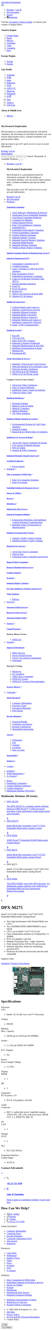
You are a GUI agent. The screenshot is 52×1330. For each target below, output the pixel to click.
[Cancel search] (22, 159)
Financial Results (19, 721)
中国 (9, 77)
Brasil (9, 38)
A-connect (11, 1270)
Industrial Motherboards (22, 242)
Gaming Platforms (15, 788)
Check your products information (26, 658)
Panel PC (16, 286)
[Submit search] (19, 159)
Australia (11, 75)
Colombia (11, 48)
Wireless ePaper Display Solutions (27, 247)
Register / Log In (14, 164)
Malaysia (11, 91)
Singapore (11, 93)
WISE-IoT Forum (20, 679)
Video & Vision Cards (22, 392)
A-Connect (11, 776)
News (9, 1263)
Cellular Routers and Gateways (26, 307)
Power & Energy (19, 289)
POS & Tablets (18, 448)
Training (16, 745)
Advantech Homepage (11, 2)
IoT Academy (18, 674)
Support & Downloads (15, 648)
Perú (9, 50)
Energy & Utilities (14, 493)
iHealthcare (11, 504)
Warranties (16, 660)
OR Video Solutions (21, 413)
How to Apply (18, 750)
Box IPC (16, 336)
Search (10, 15)
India (9, 80)
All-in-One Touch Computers (25, 552)
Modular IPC (18, 351)
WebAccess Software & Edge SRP (27, 294)
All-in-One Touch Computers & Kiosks (29, 443)
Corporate (11, 692)
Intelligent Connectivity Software (26, 322)
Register (10, 10)
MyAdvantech (13, 12)
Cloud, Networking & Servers (18, 359)
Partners (10, 623)
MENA (10, 116)
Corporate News (14, 1233)
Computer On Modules (22, 220)
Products (10, 202)
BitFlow (15, 599)
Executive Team (19, 706)
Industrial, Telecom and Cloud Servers (29, 364)
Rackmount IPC (19, 353)
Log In (18, 10)
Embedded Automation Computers (27, 276)
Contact (10, 766)
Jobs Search (12, 1241)
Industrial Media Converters (24, 315)
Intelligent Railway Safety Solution (27, 541)
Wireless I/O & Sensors (22, 296)
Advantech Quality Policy (17, 618)
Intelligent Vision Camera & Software (28, 390)
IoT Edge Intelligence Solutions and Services (24, 589)
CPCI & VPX (18, 338)
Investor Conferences (21, 727)
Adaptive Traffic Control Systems (27, 538)
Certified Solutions (20, 266)
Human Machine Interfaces (24, 284)
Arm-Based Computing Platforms (27, 217)
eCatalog (10, 1265)
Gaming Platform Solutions (24, 235)
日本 (9, 85)
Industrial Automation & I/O (18, 258)
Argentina (11, 43)
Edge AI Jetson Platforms (23, 387)
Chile (9, 45)
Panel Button (6, 153)
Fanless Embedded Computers (25, 232)
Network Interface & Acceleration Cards (30, 366)
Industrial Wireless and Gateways (26, 320)
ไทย (9, 99)
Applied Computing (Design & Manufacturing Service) (28, 253)
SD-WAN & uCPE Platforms (25, 371)
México (10, 40)
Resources (16, 671)
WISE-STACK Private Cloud (25, 374)
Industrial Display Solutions (17, 583)
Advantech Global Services (17, 607)
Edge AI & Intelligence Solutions (26, 225)
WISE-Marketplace (15, 773)
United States (12, 35)
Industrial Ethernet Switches (24, 312)
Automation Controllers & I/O (25, 264)
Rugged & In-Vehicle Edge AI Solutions (30, 432)
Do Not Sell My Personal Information (23, 1317)
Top (5, 1324)
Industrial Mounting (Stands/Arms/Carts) (23, 456)
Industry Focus (13, 1258)
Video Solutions (13, 594)
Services (10, 602)
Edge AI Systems (19, 482)
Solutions (11, 469)
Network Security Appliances (25, 369)
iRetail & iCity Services (16, 546)
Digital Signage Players (22, 222)
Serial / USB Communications (25, 325)
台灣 (9, 96)
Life (14, 742)
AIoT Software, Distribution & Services (29, 212)
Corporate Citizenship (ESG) (19, 1238)
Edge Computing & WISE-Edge (19, 474)
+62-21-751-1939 (16, 1221)
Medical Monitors (20, 411)
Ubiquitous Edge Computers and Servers (30, 557)
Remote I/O (17, 291)
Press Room (17, 711)
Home (9, 781)
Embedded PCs (19, 227)
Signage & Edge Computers (24, 450)
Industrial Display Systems (23, 237)
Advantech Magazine (21, 708)
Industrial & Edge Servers (17, 509)
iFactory (10, 498)
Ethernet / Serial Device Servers (26, 310)
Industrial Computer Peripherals (26, 343)
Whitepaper (12, 1255)
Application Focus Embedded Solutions (29, 215)
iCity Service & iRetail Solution (26, 445)
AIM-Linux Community (22, 676)
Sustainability (12, 755)
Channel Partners (14, 629)
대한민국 (11, 88)
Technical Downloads (19, 963)
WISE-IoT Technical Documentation (28, 681)
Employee (11, 761)
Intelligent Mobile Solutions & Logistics (22, 419)
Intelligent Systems (14, 330)
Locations (16, 747)
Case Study (12, 1253)
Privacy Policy (13, 1314)
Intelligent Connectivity (16, 302)
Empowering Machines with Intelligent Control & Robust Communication (29, 521)
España (10, 64)
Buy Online (14, 1214)
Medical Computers (20, 408)
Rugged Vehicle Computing (17, 562)
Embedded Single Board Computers (28, 230)
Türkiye (10, 102)
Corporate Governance (22, 724)
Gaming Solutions (14, 573)
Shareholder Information (23, 729)
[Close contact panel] (2, 1173)
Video (9, 1260)
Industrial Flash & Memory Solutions (28, 240)
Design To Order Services (17, 613)
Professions (17, 740)
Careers (10, 735)
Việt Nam (11, 105)
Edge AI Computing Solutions (25, 480)
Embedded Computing (15, 207)
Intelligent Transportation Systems (27, 348)
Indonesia (13, 17)
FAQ (9, 1268)
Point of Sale (17, 554)
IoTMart (10, 771)
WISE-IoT (16, 639)
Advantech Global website (20, 22)
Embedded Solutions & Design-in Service (23, 488)
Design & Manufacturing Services (20, 567)
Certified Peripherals (15, 461)
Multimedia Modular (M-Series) (21, 791)
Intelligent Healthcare (15, 398)
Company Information (22, 703)
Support (10, 642)
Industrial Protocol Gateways (25, 317)
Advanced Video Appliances (24, 385)
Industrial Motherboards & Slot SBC (28, 346)
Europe (10, 61)
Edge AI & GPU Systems (23, 341)
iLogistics (10, 578)
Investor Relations (14, 716)
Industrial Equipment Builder (18, 514)
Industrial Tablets (19, 429)
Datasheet (5, 963)
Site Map (11, 1312)
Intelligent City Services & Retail (19, 437)
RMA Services (18, 653)
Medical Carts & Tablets (22, 406)
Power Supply (18, 466)
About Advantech (13, 698)
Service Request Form (22, 655)
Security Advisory (14, 687)
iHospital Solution (20, 403)
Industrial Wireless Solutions (24, 245)
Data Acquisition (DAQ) (23, 274)
